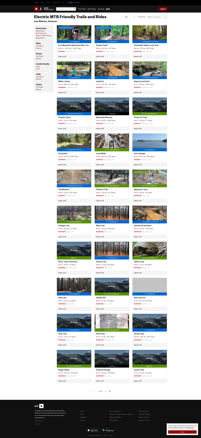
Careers (37, 424)
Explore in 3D (62, 56)
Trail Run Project (144, 414)
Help (82, 414)
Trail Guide (82, 9)
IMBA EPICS (40, 31)
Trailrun (56, 2)
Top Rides (101, 9)
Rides (38, 66)
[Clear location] (165, 17)
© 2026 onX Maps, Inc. (95, 435)
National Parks (144, 420)
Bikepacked (40, 38)
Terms (105, 435)
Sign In (163, 9)
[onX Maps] (39, 407)
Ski (63, 2)
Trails (38, 69)
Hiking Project (144, 411)
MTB (42, 2)
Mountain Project (116, 417)
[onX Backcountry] (74, 2)
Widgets (83, 417)
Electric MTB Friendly (43, 35)
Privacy (110, 435)
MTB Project (114, 420)
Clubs (82, 420)
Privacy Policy (190, 427)
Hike (48, 2)
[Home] (45, 9)
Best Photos (92, 9)
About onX (38, 421)
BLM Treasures (41, 33)
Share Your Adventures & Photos (121, 414)
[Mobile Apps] (108, 9)
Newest (38, 48)
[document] (182, 429)
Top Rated (39, 46)
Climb (36, 2)
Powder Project (144, 417)
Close (182, 432)
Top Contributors (115, 411)
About (82, 411)
